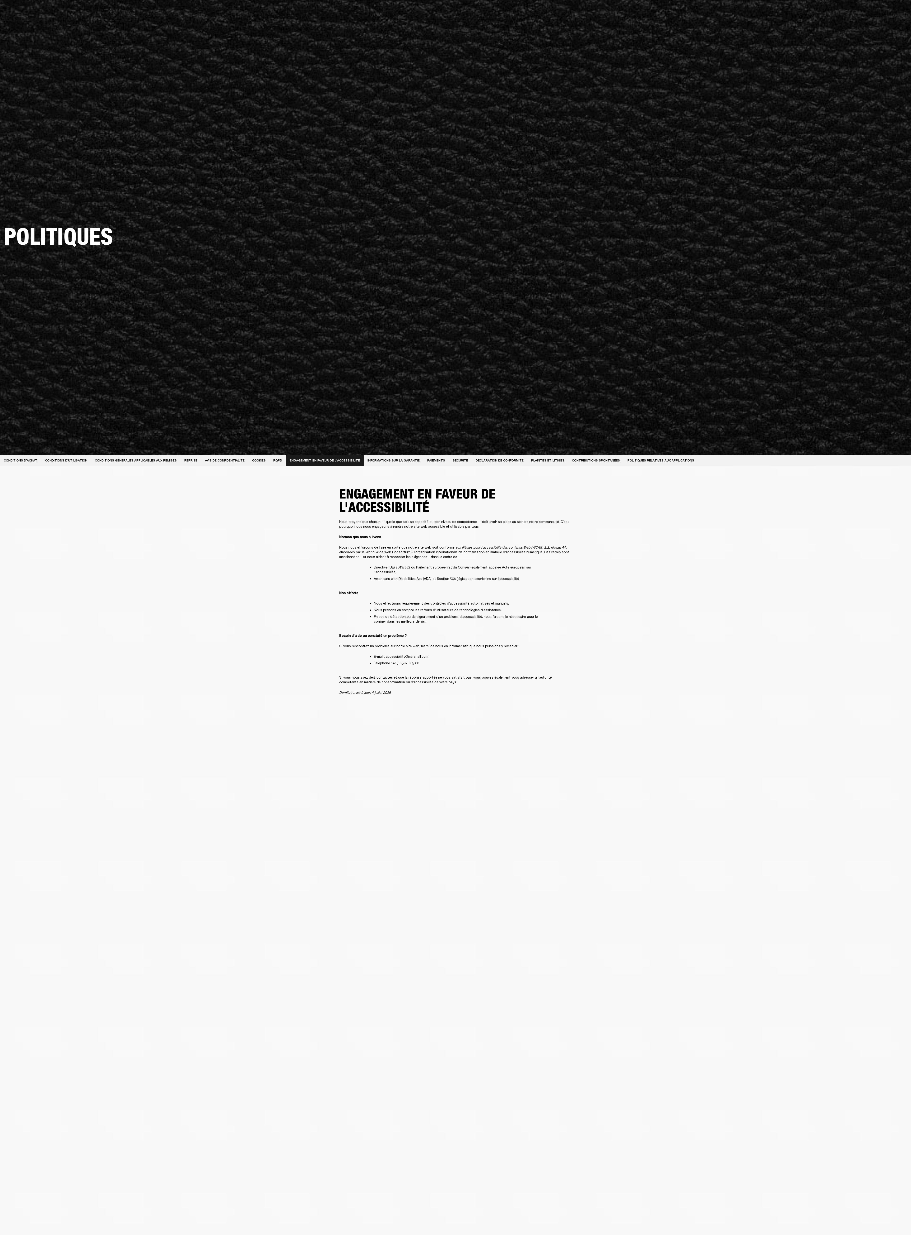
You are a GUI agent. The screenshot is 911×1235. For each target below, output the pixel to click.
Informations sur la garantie (393, 460)
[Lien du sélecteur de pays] (899, 9)
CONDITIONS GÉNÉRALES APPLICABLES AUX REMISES (136, 460)
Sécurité (460, 460)
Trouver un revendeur (862, 10)
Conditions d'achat (20, 460)
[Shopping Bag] (891, 21)
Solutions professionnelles (803, 10)
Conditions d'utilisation (66, 460)
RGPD (277, 460)
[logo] (19, 19)
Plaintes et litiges (547, 460)
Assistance (860, 21)
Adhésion (834, 10)
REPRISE (190, 460)
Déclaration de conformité (500, 460)
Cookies (259, 460)
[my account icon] (884, 21)
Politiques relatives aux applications (660, 460)
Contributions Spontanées (596, 460)
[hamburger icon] (899, 21)
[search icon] (876, 21)
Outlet (887, 10)
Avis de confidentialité (225, 460)
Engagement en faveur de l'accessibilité (325, 460)
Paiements (436, 460)
